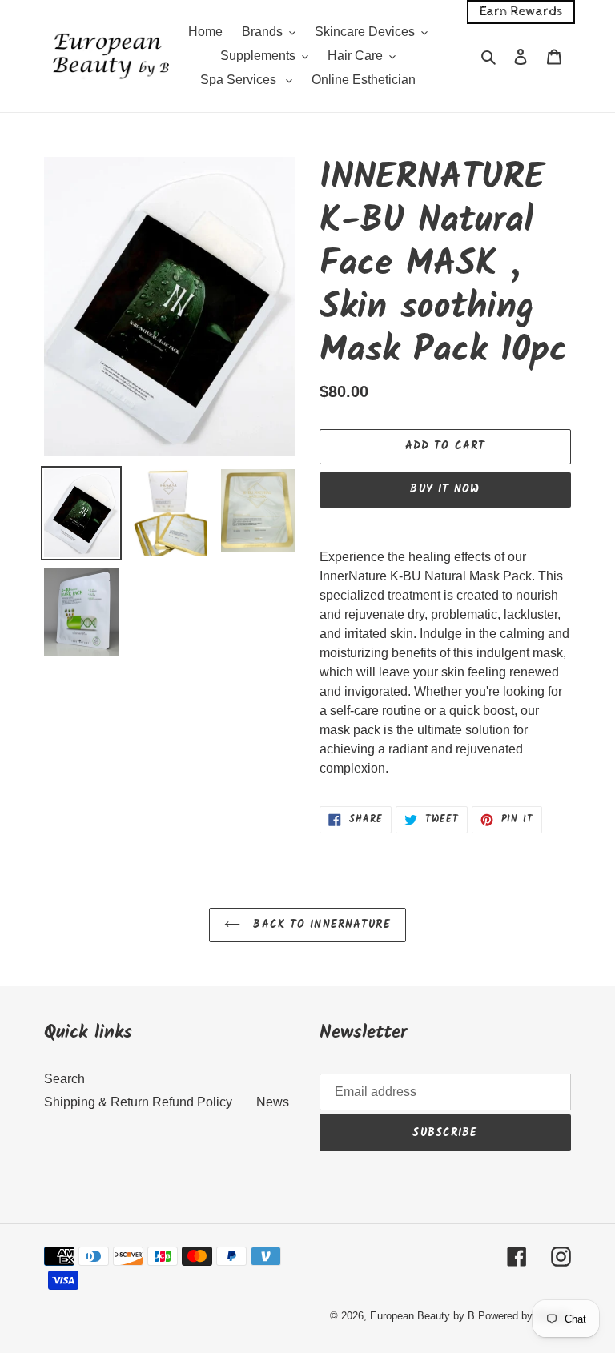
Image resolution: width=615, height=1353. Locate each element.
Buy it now (445, 489)
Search (64, 1079)
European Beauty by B (422, 1316)
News (272, 1102)
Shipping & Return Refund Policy (138, 1102)
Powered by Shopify (524, 1316)
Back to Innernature (319, 924)
